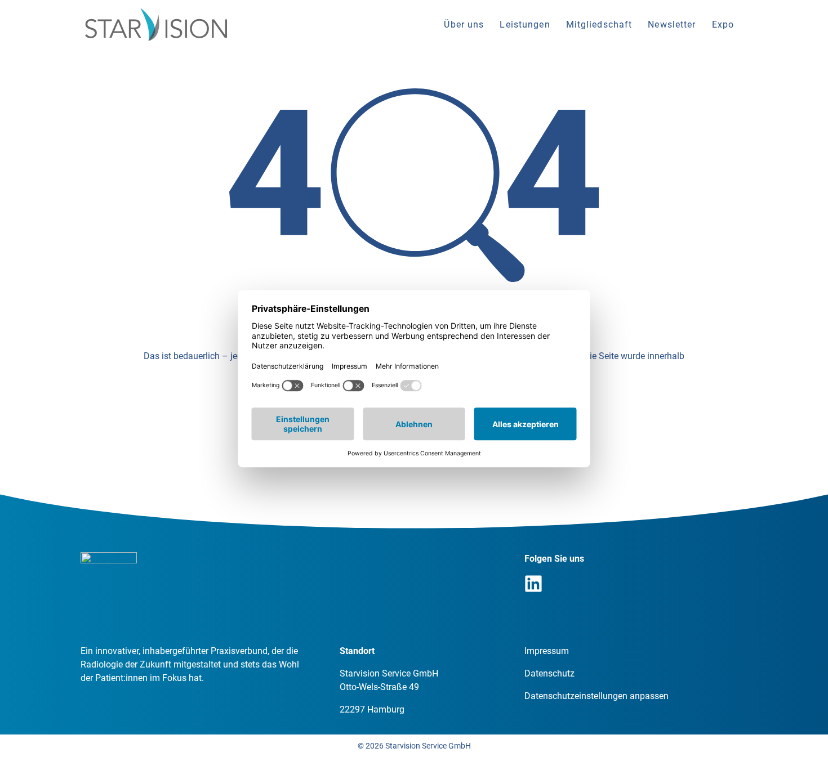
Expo (723, 24)
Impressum (546, 651)
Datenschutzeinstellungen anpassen (596, 696)
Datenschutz (549, 673)
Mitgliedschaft (599, 24)
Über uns (464, 24)
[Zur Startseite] (156, 24)
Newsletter (672, 24)
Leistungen (525, 24)
